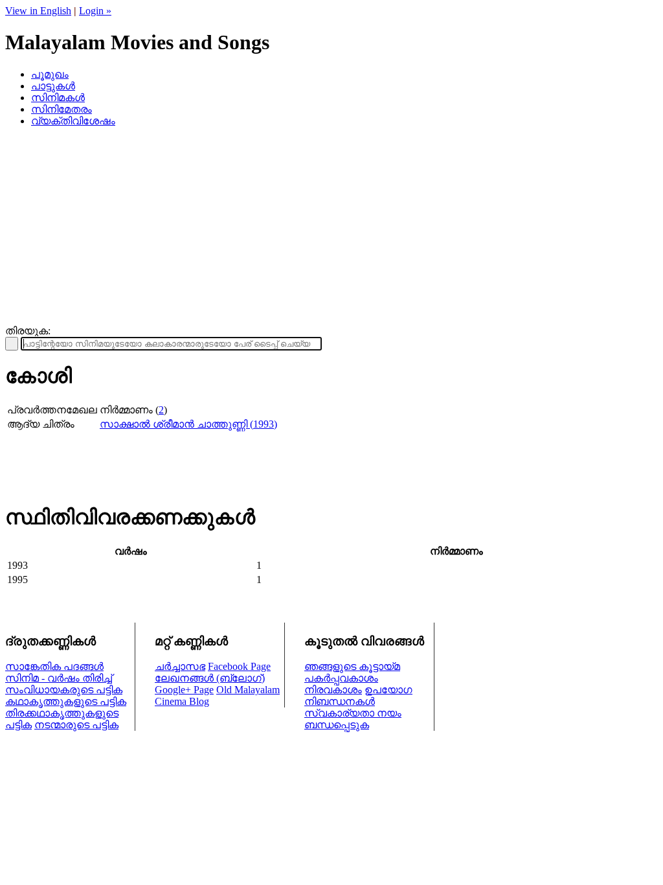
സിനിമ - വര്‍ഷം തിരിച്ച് (58, 678)
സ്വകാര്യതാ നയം (352, 712)
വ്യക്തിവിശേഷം (73, 120)
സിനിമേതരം (61, 109)
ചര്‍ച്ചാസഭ (180, 666)
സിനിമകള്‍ (58, 97)
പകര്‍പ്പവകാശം (341, 678)
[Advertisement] (331, 228)
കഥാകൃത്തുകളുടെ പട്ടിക (65, 701)
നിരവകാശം (333, 689)
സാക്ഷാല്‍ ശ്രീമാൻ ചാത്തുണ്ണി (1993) (188, 424)
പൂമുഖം (50, 74)
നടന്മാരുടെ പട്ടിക (76, 724)
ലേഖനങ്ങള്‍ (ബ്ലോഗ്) (210, 678)
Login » (95, 10)
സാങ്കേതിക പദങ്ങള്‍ (54, 666)
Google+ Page (184, 689)
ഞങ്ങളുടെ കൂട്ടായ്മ (352, 666)
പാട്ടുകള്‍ (53, 85)
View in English (38, 10)
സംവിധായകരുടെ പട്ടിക (63, 689)
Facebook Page (239, 666)
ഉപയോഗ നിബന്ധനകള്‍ (358, 695)
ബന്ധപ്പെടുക (336, 724)
